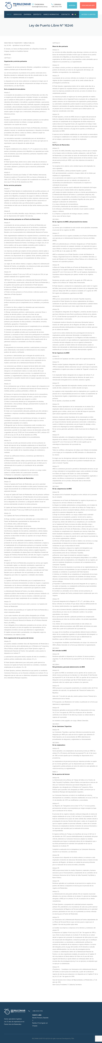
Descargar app (88, 5)
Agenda (72, 5)
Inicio (9, 14)
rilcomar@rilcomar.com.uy (39, 7)
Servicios (18, 14)
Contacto (65, 14)
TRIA (72, 1038)
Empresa (27, 14)
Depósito (37, 14)
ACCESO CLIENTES (88, 14)
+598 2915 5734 (56, 7)
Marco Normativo (51, 14)
